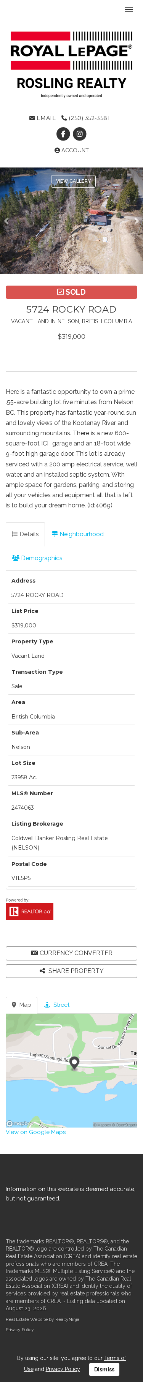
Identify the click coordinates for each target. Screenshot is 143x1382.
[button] (8, 220)
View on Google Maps (36, 1132)
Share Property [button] (75, 971)
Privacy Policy (20, 1329)
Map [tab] (24, 1004)
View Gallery (73, 181)
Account (74, 150)
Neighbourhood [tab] (81, 534)
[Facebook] (64, 134)
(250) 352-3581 (88, 118)
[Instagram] (79, 134)
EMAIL (45, 118)
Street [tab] (60, 1004)
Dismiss (104, 1369)
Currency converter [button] (76, 953)
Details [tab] (28, 534)
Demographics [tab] (41, 558)
